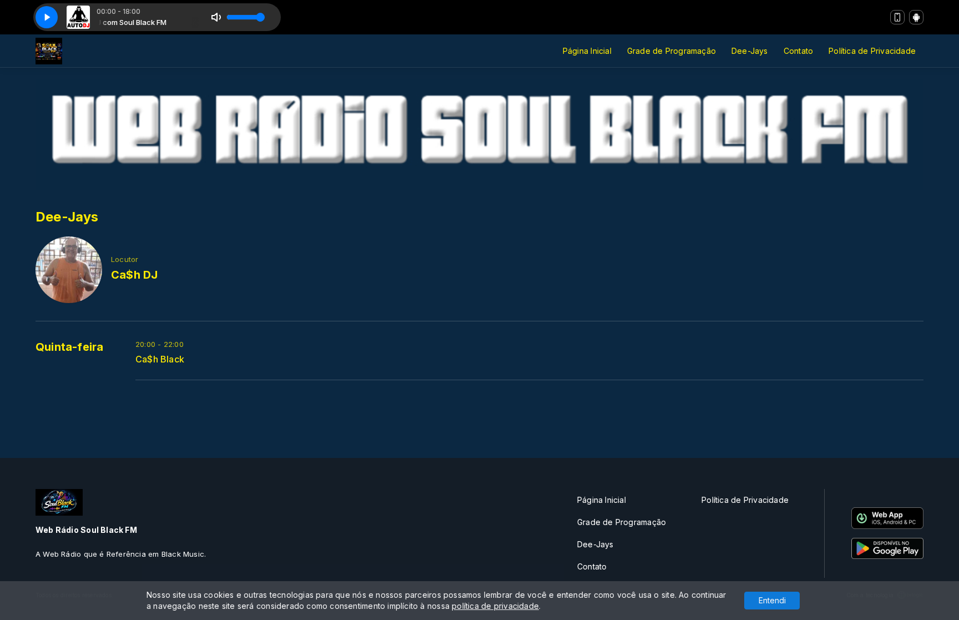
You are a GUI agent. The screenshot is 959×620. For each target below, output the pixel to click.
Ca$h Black (159, 359)
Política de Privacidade (872, 51)
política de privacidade (495, 606)
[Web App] (897, 17)
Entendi (772, 600)
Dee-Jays (749, 51)
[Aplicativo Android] (916, 17)
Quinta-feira (70, 347)
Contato (798, 51)
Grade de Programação (671, 51)
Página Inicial (587, 51)
